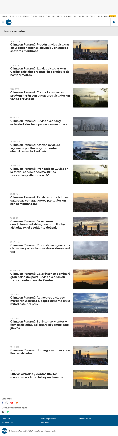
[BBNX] (4, 431)
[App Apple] (3, 411)
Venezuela (68, 16)
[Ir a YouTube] (12, 402)
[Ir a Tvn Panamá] (58, 22)
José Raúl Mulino (22, 16)
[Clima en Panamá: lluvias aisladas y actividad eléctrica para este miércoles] (90, 126)
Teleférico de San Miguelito (100, 16)
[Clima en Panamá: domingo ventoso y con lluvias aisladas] (90, 355)
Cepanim (34, 16)
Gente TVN (6, 419)
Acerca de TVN (7, 423)
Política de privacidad (48, 419)
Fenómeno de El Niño (54, 16)
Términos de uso (84, 419)
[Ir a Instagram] (7, 402)
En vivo (113, 16)
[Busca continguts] (114, 22)
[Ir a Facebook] (3, 402)
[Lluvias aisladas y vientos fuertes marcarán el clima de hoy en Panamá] (90, 379)
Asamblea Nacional (81, 16)
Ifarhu (41, 16)
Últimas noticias (8, 16)
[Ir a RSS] (17, 402)
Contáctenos (44, 423)
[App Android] (8, 411)
